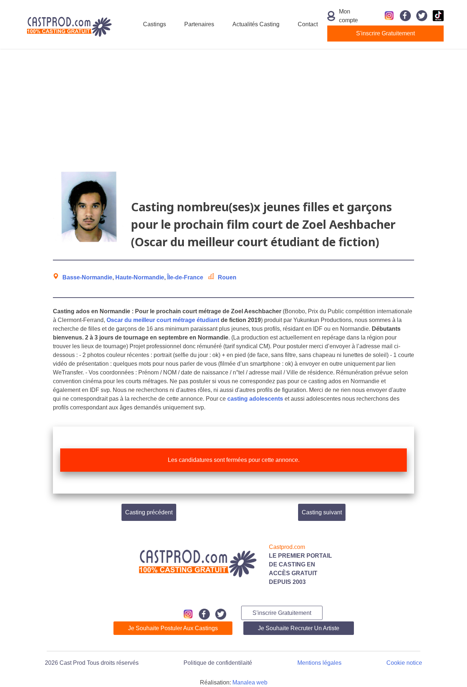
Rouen (227, 277)
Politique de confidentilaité (218, 663)
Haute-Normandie (139, 277)
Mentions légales (319, 663)
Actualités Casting (255, 24)
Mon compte (348, 15)
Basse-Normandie (87, 277)
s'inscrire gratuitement (385, 33)
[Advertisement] (233, 107)
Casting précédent (149, 512)
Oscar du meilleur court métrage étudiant (163, 320)
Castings (154, 24)
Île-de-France (185, 277)
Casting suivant (322, 512)
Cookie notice (404, 663)
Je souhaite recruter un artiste (298, 628)
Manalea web (249, 682)
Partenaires (199, 24)
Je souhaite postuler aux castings (173, 628)
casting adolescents (255, 399)
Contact (308, 24)
